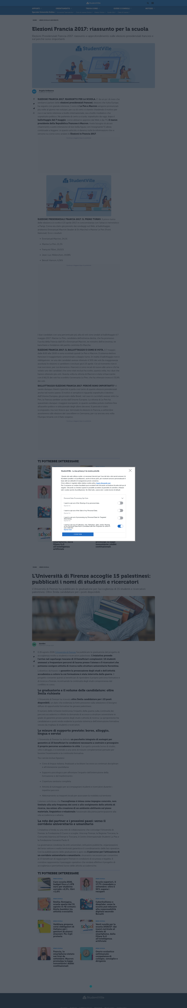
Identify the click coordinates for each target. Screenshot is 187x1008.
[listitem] (93, 498)
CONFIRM (78, 534)
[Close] (131, 471)
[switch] (120, 503)
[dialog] (93, 504)
